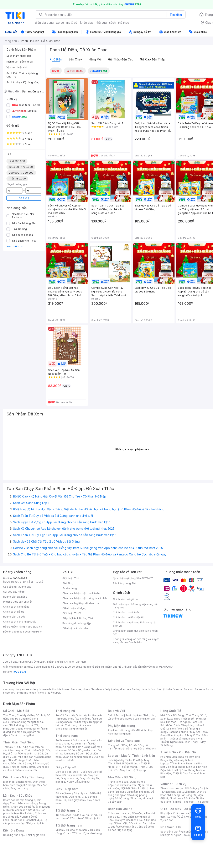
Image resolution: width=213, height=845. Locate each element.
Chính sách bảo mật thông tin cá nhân (85, 598)
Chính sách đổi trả (13, 611)
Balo (110, 715)
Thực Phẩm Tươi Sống (19, 742)
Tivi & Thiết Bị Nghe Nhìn (181, 740)
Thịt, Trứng (21, 746)
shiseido (8, 692)
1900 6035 (19, 671)
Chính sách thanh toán (126, 612)
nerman (178, 689)
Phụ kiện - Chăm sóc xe (174, 813)
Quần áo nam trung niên (77, 756)
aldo (136, 689)
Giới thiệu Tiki (70, 578)
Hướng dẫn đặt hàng (15, 596)
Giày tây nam (81, 793)
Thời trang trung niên (75, 728)
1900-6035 (20, 578)
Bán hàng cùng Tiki (124, 583)
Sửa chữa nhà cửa (125, 785)
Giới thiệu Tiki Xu (72, 613)
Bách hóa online (178, 731)
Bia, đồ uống (16, 760)
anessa (200, 689)
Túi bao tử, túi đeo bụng (87, 833)
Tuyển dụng (69, 588)
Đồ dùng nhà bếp (13, 834)
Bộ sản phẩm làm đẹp (25, 821)
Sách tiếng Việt (169, 831)
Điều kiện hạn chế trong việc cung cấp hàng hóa (136, 606)
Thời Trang (192, 715)
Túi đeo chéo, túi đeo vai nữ (72, 815)
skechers (125, 689)
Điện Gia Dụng (13, 830)
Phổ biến (56, 59)
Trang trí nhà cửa (118, 781)
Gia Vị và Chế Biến (125, 820)
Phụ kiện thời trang (121, 725)
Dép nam (74, 796)
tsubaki (56, 692)
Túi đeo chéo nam (77, 829)
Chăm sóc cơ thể (21, 806)
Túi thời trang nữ (67, 810)
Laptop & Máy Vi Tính (188, 735)
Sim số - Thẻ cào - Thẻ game (191, 801)
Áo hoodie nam (72, 746)
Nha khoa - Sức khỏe (182, 798)
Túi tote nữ (77, 818)
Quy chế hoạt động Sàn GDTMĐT (133, 578)
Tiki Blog (67, 583)
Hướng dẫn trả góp (14, 616)
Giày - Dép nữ (66, 767)
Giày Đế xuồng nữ (78, 781)
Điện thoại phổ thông (22, 785)
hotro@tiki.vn (34, 626)
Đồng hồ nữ (129, 745)
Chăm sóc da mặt (13, 800)
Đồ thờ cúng (122, 798)
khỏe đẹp (86, 22)
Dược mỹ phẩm (36, 823)
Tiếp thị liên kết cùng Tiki (77, 618)
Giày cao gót (63, 771)
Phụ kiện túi (93, 818)
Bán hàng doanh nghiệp (76, 623)
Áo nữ (59, 715)
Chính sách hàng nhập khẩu (19, 621)
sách (112, 22)
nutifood (157, 689)
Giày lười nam (64, 793)
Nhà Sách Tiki (170, 827)
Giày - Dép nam (67, 789)
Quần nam (79, 740)
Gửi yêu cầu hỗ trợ (14, 591)
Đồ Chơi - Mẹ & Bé (16, 710)
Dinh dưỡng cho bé (21, 725)
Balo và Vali (116, 710)
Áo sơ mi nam (79, 743)
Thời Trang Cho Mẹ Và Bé (18, 715)
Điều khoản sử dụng (74, 608)
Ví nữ (94, 815)
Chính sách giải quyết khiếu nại (80, 603)
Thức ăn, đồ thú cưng (22, 766)
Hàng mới (95, 59)
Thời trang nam (67, 735)
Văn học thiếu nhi (16, 67)
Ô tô (180, 816)
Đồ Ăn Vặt (121, 823)
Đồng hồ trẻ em (147, 748)
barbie (57, 689)
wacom (189, 689)
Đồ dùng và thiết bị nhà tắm (132, 791)
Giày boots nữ (69, 778)
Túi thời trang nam (69, 825)
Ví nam (60, 829)
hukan (32, 692)
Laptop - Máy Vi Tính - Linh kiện (131, 755)
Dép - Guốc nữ (81, 771)
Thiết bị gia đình (35, 834)
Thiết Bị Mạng (128, 766)
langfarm (21, 692)
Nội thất (125, 788)
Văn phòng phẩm (190, 831)
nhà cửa (101, 22)
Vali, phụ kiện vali (145, 718)
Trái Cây (8, 746)
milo (115, 689)
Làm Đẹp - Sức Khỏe (17, 795)
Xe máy (171, 816)
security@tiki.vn (32, 631)
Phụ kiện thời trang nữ (121, 730)
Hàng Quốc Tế (170, 710)
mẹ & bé (72, 22)
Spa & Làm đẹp (186, 791)
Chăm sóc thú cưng (119, 813)
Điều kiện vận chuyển (75, 628)
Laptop (141, 770)
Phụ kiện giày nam (74, 800)
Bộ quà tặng (125, 829)
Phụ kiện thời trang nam (130, 732)
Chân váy (81, 721)
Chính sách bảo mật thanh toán (81, 593)
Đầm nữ (69, 715)
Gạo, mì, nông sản (22, 756)
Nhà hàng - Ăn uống (180, 795)
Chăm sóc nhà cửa (26, 770)
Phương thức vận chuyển (17, 601)
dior (17, 689)
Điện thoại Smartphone (17, 781)
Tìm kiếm (176, 14)
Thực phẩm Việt (34, 750)
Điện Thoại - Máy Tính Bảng (23, 777)
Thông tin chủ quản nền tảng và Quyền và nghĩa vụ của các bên (136, 640)
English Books (181, 834)
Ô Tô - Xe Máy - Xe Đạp (177, 809)
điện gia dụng (44, 22)
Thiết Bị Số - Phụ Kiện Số (178, 752)
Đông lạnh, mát (28, 753)
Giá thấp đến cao (120, 59)
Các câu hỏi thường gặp (17, 586)
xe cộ (60, 22)
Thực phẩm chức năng (23, 803)
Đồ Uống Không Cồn (129, 826)
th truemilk (45, 689)
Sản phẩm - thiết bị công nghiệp (184, 737)
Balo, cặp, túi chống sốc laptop (132, 717)
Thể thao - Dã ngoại (178, 721)
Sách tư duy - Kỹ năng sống (23, 82)
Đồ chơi (40, 715)
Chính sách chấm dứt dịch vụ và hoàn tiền (135, 632)
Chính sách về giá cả (125, 599)
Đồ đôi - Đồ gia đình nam (82, 750)
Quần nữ (81, 715)
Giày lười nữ (87, 778)
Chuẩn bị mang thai (22, 735)
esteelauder (29, 689)
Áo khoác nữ (83, 718)
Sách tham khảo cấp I (19, 55)
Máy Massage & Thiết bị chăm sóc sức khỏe (27, 808)
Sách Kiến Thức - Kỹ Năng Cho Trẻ (22, 75)
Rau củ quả (16, 750)
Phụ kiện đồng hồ (125, 748)
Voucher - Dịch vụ (173, 784)
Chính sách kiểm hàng (16, 606)
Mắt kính (141, 730)
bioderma (98, 689)
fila (48, 692)
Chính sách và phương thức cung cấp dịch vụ (135, 624)
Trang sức (114, 745)
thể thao (123, 22)
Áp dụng (24, 197)
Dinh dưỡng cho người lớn (25, 728)
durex (86, 689)
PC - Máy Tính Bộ (124, 770)
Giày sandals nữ (76, 775)
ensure (76, 689)
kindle (168, 689)
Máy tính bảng (19, 788)
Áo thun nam (63, 740)
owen (66, 689)
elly (108, 689)
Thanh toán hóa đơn (172, 788)
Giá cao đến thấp (152, 59)
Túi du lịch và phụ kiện (128, 715)
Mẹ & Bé (183, 728)
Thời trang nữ (65, 710)
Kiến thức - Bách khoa (19, 61)
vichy (41, 692)
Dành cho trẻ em (21, 763)
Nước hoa (16, 820)
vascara (8, 689)
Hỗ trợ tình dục (33, 820)
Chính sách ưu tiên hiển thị (128, 617)
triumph (145, 689)
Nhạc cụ (136, 798)
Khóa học (192, 788)
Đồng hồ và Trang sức (124, 740)
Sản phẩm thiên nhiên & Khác (24, 811)
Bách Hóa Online (120, 809)
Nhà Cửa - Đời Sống (122, 777)
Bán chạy (75, 59)
